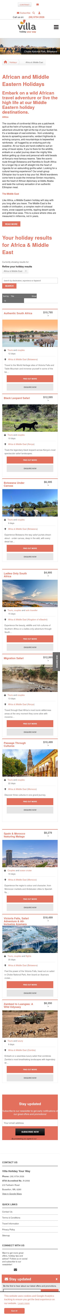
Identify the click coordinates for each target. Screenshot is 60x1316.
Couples (11, 870)
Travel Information (10, 1223)
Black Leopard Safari (17, 398)
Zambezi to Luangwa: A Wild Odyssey (18, 1006)
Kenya (31, 444)
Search (9, 285)
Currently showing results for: (15, 261)
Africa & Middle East (17, 359)
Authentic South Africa (18, 313)
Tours (10, 350)
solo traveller (32, 610)
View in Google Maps (12, 1193)
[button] (39, 12)
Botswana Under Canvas (14, 484)
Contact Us (7, 1211)
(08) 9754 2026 (36, 17)
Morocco (32, 789)
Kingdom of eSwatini (37, 619)
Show (34, 296)
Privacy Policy (42, 1138)
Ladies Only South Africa (15, 575)
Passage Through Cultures (15, 744)
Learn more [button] (24, 1303)
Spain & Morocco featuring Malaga (14, 835)
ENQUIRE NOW (57, 661)
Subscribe (25, 12)
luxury (20, 1040)
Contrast (24, 4)
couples (21, 350)
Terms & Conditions (11, 1217)
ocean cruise (26, 870)
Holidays (13, 62)
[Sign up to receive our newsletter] (37, 4)
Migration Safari (14, 658)
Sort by (6, 296)
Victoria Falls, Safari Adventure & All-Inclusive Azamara (16, 921)
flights (28, 956)
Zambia (31, 1050)
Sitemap (6, 1235)
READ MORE (11, 224)
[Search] (33, 12)
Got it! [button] (14, 1311)
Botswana (32, 359)
